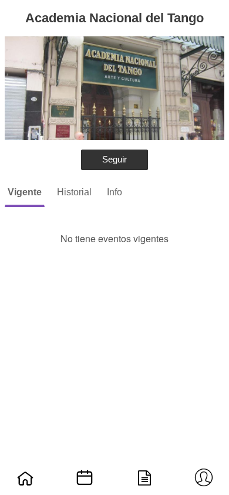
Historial (74, 192)
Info (114, 192)
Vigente (25, 192)
